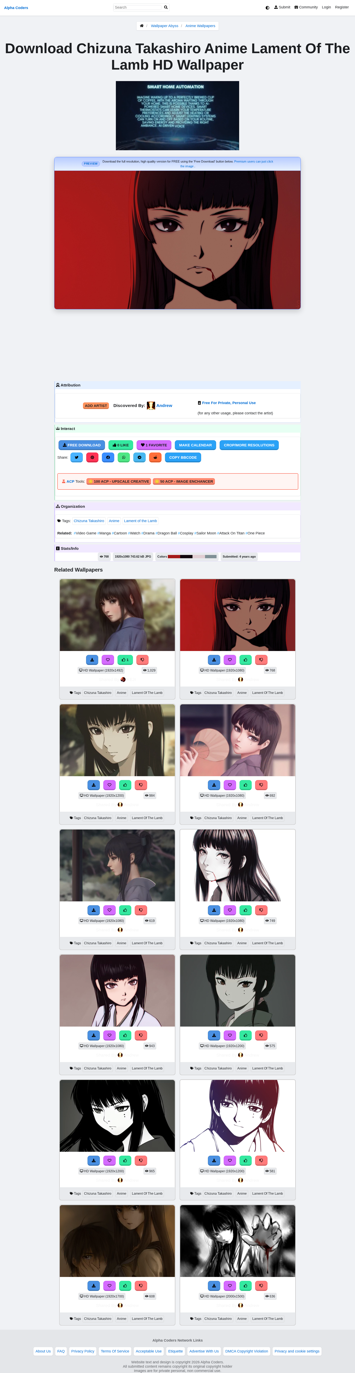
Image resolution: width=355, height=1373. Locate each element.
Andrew (164, 405)
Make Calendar (195, 445)
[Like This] (246, 660)
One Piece (255, 533)
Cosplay (186, 533)
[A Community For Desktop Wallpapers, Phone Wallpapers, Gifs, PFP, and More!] (142, 26)
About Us (43, 1351)
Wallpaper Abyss (164, 26)
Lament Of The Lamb (147, 693)
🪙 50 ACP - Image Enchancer (184, 481)
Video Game (85, 533)
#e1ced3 (198, 556)
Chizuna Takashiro (89, 521)
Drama (148, 533)
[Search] (166, 7)
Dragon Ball (167, 533)
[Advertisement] (177, 344)
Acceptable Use (149, 1351)
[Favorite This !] (108, 660)
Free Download (84, 445)
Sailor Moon (205, 533)
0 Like (122, 445)
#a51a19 (174, 556)
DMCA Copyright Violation (246, 1351)
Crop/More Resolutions (249, 445)
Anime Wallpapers (200, 26)
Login (326, 7)
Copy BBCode (183, 457)
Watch (134, 533)
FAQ (61, 1351)
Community (308, 7)
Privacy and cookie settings (297, 1351)
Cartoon (120, 533)
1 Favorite (156, 445)
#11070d (186, 556)
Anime (114, 521)
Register (342, 7)
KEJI (131, 679)
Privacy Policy (82, 1351)
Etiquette (175, 1351)
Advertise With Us (204, 1351)
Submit (284, 7)
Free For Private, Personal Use (229, 403)
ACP (70, 481)
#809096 (211, 556)
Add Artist (96, 406)
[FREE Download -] (92, 660)
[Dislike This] (142, 660)
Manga (104, 533)
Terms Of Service (115, 1351)
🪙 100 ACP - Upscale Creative (118, 481)
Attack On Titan (231, 533)
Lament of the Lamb (140, 521)
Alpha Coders (16, 8)
